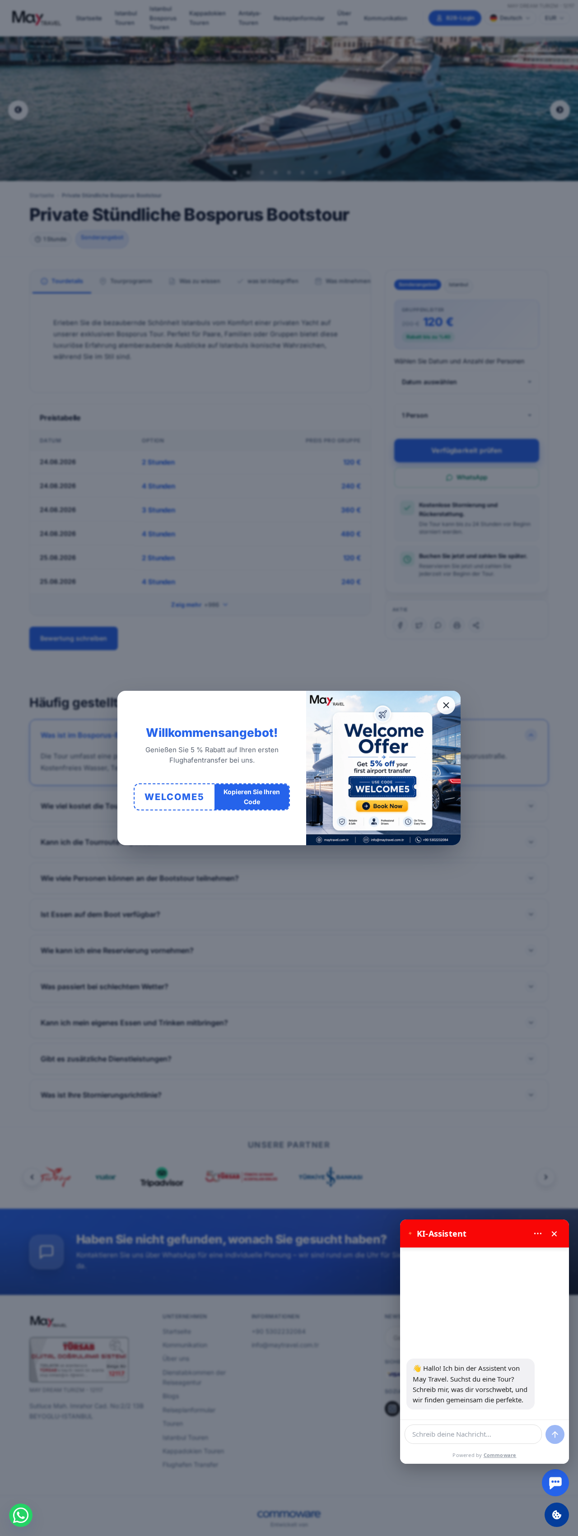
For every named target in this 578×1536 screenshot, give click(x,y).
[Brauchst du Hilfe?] (555, 1482)
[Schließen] (446, 705)
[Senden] (554, 1434)
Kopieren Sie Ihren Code (252, 796)
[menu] (537, 1233)
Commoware (500, 1455)
